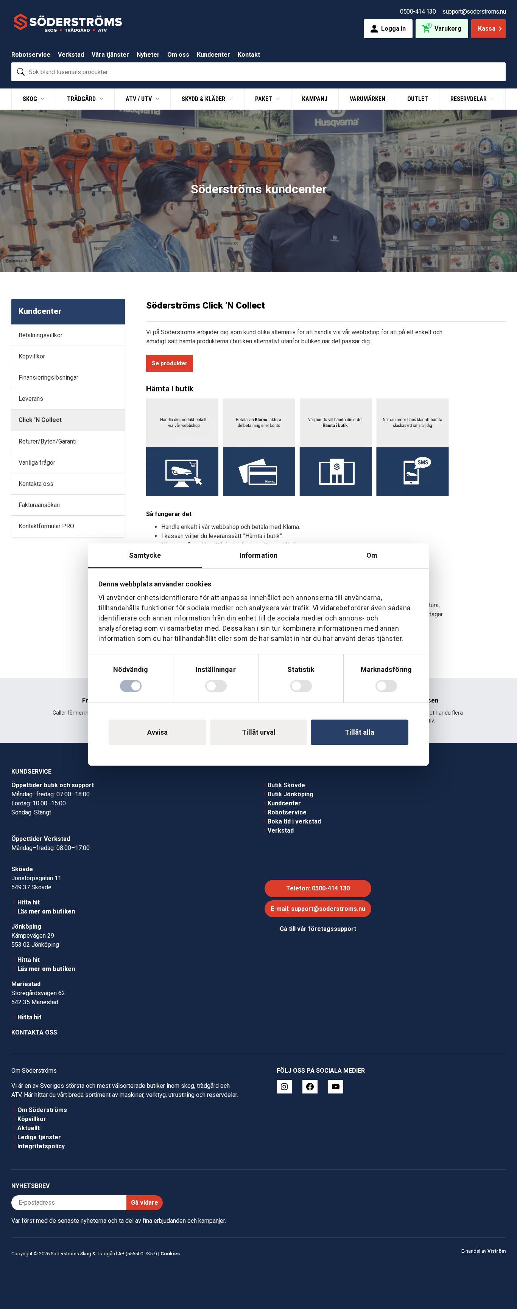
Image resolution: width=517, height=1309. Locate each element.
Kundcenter (213, 54)
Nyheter (148, 54)
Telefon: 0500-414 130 (318, 888)
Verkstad (71, 54)
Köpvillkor (31, 1119)
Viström (496, 1251)
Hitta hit (28, 902)
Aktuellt (28, 1128)
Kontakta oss (34, 1032)
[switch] (216, 686)
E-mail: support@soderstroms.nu (318, 908)
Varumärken (367, 98)
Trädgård (82, 98)
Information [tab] (258, 555)
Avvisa (157, 732)
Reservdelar (469, 98)
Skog (31, 98)
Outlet (417, 98)
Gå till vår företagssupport (318, 928)
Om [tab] (371, 555)
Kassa (486, 28)
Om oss (178, 54)
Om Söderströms (42, 1110)
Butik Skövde (286, 785)
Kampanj (314, 98)
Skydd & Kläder (204, 98)
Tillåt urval (259, 732)
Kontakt (249, 54)
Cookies (170, 1253)
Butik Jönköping (290, 794)
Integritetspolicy (41, 1146)
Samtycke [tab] (145, 555)
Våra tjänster (110, 54)
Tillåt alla (359, 732)
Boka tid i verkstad (294, 821)
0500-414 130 (418, 11)
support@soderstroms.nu (474, 11)
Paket (264, 98)
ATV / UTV (139, 98)
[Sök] (20, 71)
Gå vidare (144, 1202)
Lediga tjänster (39, 1137)
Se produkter (169, 363)
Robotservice (30, 54)
